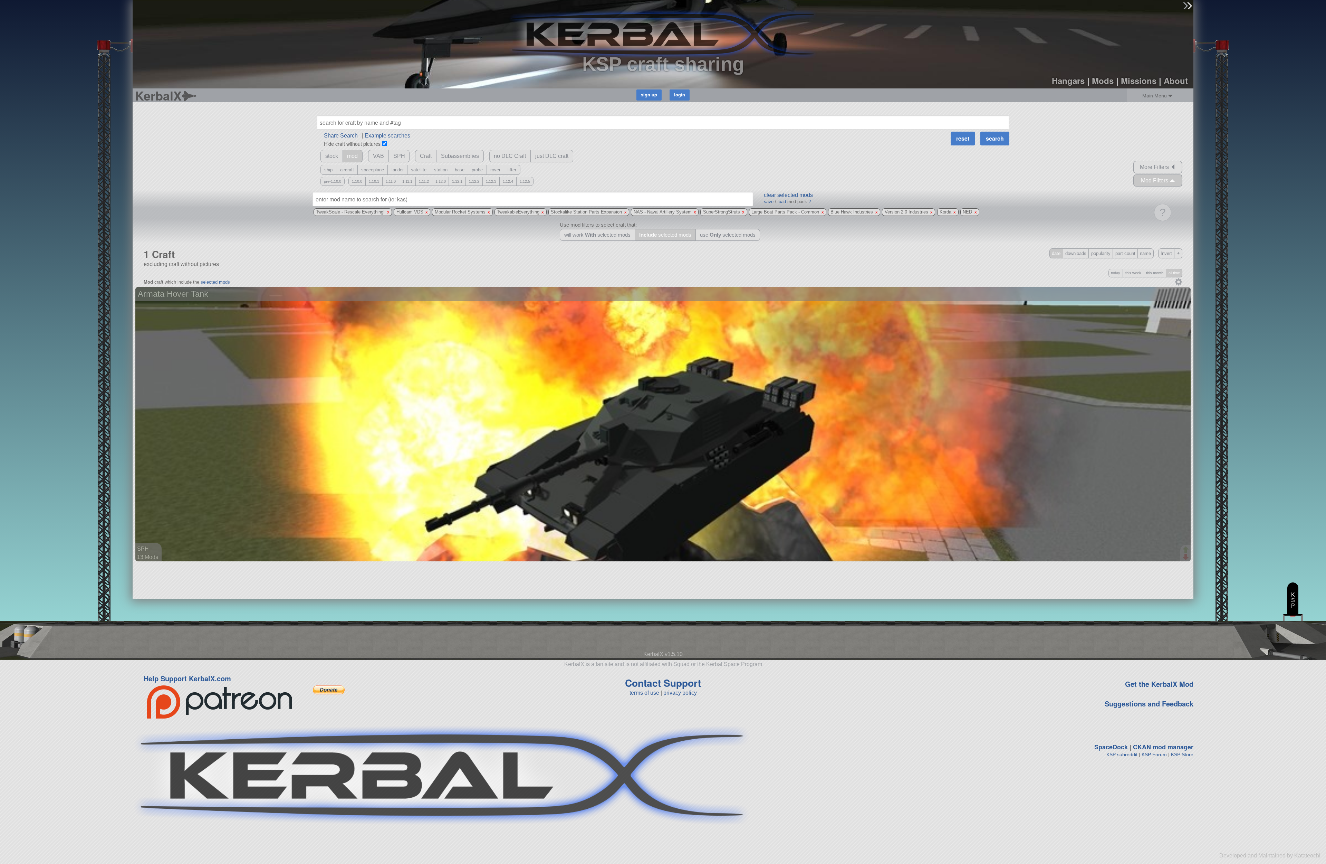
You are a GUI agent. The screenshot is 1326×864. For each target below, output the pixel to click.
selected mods (215, 282)
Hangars (1068, 80)
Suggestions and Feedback (1149, 704)
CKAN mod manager (1163, 746)
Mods (1103, 80)
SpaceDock (1111, 746)
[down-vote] (1186, 557)
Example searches (387, 136)
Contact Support (663, 683)
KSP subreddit (1121, 754)
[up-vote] (1186, 550)
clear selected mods (788, 195)
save (769, 201)
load (782, 201)
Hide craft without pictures (352, 143)
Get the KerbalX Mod (1159, 684)
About (1176, 80)
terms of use (644, 693)
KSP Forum (1154, 754)
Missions (1138, 80)
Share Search (341, 136)
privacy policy (680, 693)
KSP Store (1182, 754)
